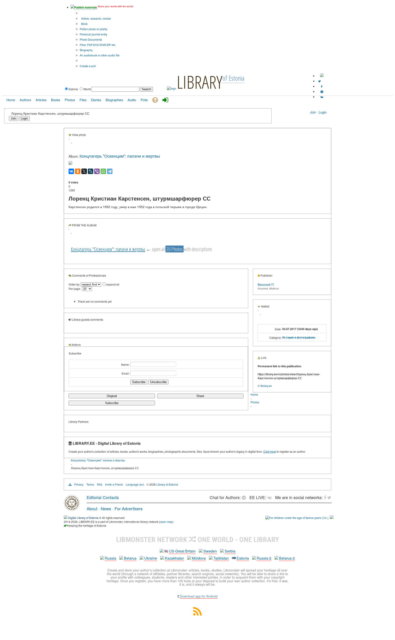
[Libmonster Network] (296, 518)
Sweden (210, 551)
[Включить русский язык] (322, 76)
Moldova (199, 558)
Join (313, 112)
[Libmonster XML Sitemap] (197, 614)
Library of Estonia (167, 484)
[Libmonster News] (319, 81)
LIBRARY (199, 82)
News (106, 508)
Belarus (130, 558)
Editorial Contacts (103, 497)
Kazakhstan (174, 558)
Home (254, 394)
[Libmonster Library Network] (332, 518)
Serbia (230, 551)
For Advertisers (129, 508)
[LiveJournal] (90, 171)
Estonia (243, 558)
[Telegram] (109, 171)
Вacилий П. (266, 284)
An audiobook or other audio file (100, 55)
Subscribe (111, 403)
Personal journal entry (93, 34)
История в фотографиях (298, 337)
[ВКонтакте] (71, 171)
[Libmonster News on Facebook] (322, 86)
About (92, 508)
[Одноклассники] (77, 171)
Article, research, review (95, 18)
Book (84, 24)
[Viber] (97, 171)
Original (112, 396)
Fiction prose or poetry (93, 29)
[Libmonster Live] (321, 97)
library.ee (266, 386)
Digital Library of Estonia (83, 518)
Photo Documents (91, 39)
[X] (84, 171)
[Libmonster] (72, 509)
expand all (112, 284)
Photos (255, 402)
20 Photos (174, 249)
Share (200, 396)
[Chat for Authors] (321, 91)
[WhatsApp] (103, 171)
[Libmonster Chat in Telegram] (245, 497)
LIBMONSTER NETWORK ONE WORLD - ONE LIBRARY (197, 539)
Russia (110, 558)
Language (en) (135, 484)
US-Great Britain (182, 551)
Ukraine (150, 558)
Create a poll (88, 66)
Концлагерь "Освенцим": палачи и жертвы (120, 156)
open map (166, 522)
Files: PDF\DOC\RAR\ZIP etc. (98, 45)
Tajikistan (221, 558)
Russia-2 (264, 558)
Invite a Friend (114, 484)
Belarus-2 (287, 558)
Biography (86, 50)
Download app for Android (199, 596)
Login (323, 112)
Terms (90, 484)
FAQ (99, 484)
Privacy (78, 484)
